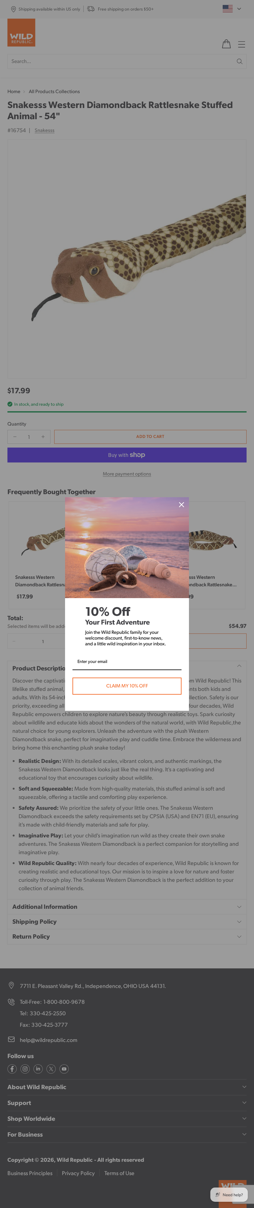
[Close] (181, 504)
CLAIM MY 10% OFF (127, 685)
